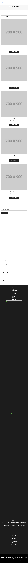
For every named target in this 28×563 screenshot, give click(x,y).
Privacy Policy (18, 560)
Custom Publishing (14, 294)
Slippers (3, 240)
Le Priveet (14, 534)
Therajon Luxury (14, 537)
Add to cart (14, 51)
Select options (14, 87)
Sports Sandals (4, 242)
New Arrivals (3, 235)
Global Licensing (14, 292)
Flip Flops (3, 230)
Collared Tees (4, 224)
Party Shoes (3, 238)
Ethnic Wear (3, 228)
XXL (2, 280)
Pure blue (3, 260)
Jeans (2, 233)
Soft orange (3, 264)
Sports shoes (4, 244)
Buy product (14, 160)
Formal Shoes (4, 231)
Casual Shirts (4, 221)
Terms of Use (10, 560)
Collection (3, 226)
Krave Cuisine (14, 544)
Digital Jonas (14, 290)
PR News (14, 297)
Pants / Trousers (4, 237)
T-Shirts (2, 247)
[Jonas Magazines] (6, 2)
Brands (14, 289)
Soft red (3, 266)
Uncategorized (4, 249)
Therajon (14, 539)
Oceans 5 (14, 542)
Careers (14, 296)
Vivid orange (3, 267)
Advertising (14, 293)
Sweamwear (3, 246)
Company (14, 287)
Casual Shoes (4, 222)
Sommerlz (14, 538)
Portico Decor (14, 541)
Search (4, 213)
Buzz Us (14, 299)
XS (1, 278)
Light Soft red (4, 257)
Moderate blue (4, 258)
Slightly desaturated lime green (7, 262)
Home (10, 6)
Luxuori (14, 535)
